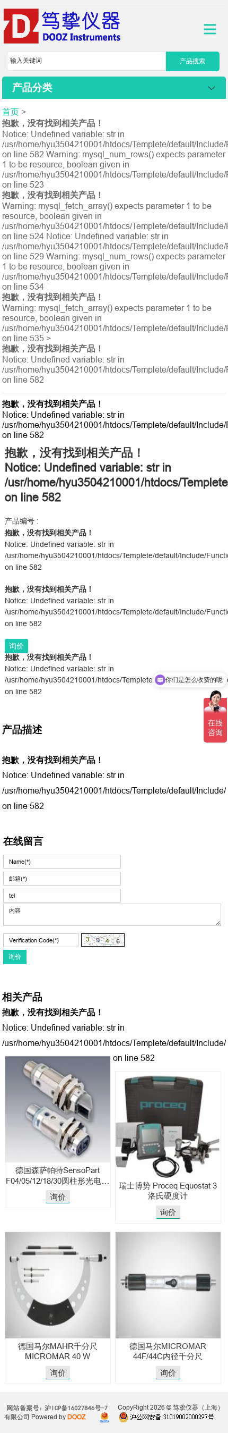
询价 (16, 646)
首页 (10, 111)
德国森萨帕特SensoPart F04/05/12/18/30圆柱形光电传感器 (57, 1180)
